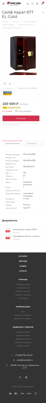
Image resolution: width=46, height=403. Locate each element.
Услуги (23, 271)
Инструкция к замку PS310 (25, 229)
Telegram (20, 377)
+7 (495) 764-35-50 (24, 355)
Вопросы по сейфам (23, 319)
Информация (23, 307)
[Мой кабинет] (37, 4)
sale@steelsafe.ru (25, 360)
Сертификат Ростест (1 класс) (26, 236)
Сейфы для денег (23, 335)
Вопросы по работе (23, 315)
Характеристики (12, 144)
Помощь (23, 279)
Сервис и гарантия (23, 295)
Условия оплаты (23, 288)
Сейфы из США (23, 346)
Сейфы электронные (23, 342)
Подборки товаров (23, 327)
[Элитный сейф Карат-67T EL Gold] (23, 53)
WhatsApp (26, 377)
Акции (23, 266)
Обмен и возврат (23, 291)
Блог (23, 312)
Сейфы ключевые (23, 339)
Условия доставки (23, 284)
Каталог (23, 256)
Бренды (23, 261)
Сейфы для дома (23, 332)
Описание (31, 144)
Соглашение (23, 298)
